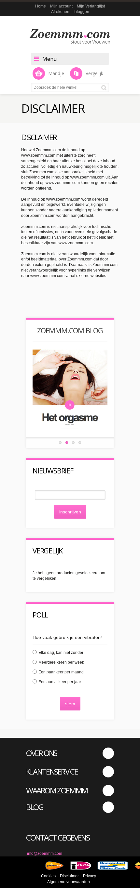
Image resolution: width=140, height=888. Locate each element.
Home (40, 6)
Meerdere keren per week (61, 662)
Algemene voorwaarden (68, 882)
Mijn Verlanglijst (91, 6)
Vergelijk (94, 73)
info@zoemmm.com (44, 853)
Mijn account (61, 6)
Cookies (48, 876)
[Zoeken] (105, 87)
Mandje (56, 73)
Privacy (89, 876)
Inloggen (81, 11)
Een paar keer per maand (61, 672)
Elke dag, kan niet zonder (60, 652)
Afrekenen (60, 11)
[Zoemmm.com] (70, 36)
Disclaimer (69, 876)
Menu (49, 58)
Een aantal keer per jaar (59, 682)
